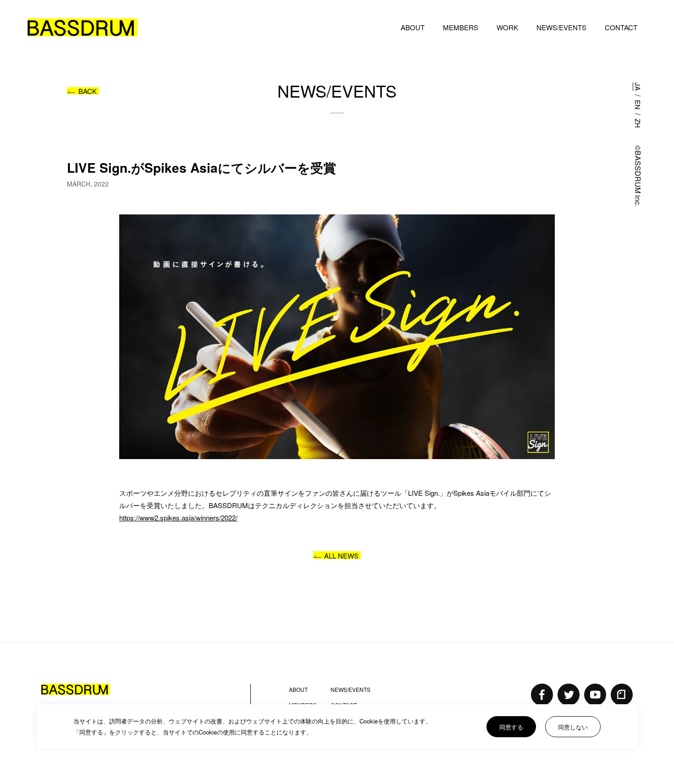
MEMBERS (460, 27)
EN (638, 105)
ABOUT (413, 27)
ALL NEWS (341, 555)
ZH (638, 123)
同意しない (573, 727)
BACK (87, 91)
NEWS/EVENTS (561, 27)
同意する (511, 727)
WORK (507, 27)
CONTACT (621, 27)
